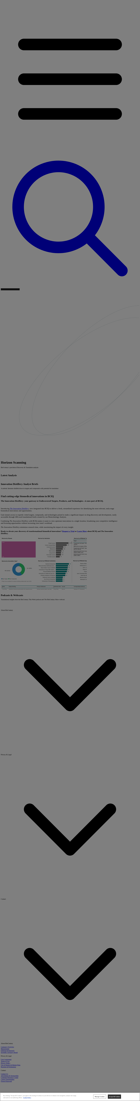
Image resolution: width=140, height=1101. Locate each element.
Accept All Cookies (114, 1096)
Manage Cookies (100, 1096)
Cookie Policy (27, 1097)
